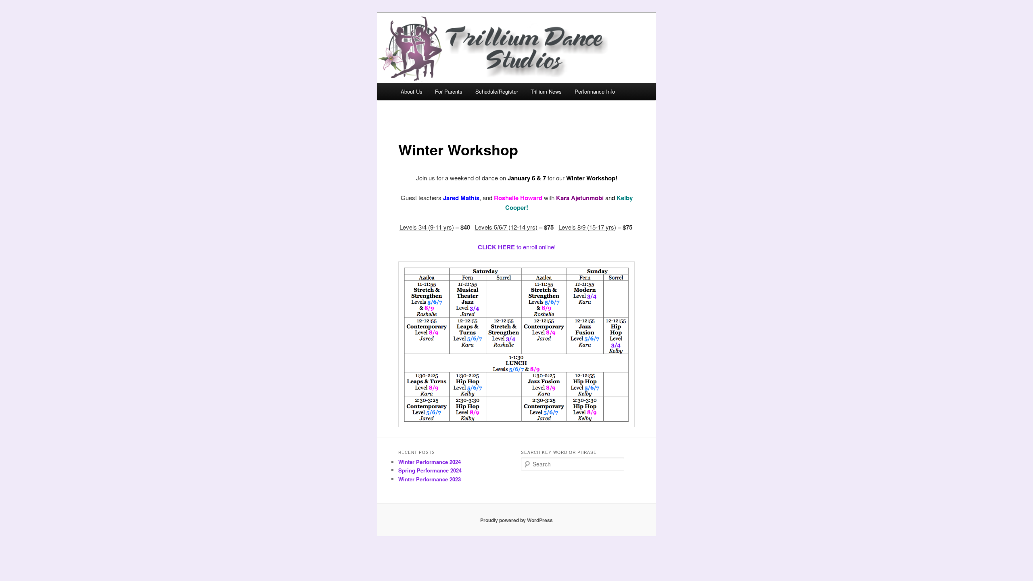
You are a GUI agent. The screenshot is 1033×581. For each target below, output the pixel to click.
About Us (411, 91)
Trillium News (546, 91)
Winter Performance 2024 (429, 462)
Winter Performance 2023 (429, 479)
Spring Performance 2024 (430, 470)
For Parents (448, 91)
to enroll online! (517, 246)
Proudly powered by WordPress (516, 520)
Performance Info (595, 91)
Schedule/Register (496, 91)
